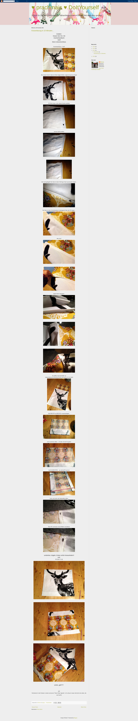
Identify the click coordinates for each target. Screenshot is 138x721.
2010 (94, 56)
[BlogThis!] (56, 703)
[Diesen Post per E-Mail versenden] (54, 703)
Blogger (75, 717)
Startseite (59, 707)
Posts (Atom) (39, 709)
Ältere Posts (83, 707)
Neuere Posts (35, 707)
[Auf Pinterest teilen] (60, 703)
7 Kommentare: (49, 702)
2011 (94, 50)
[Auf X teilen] (57, 703)
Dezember (96, 51)
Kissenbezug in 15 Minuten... (42, 31)
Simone (102, 62)
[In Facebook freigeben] (59, 703)
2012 (94, 48)
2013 (94, 46)
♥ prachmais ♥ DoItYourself (65, 7)
